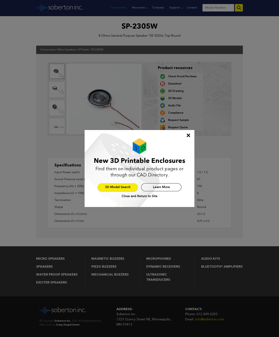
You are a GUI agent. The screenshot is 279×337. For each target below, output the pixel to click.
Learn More (161, 187)
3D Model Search (117, 187)
